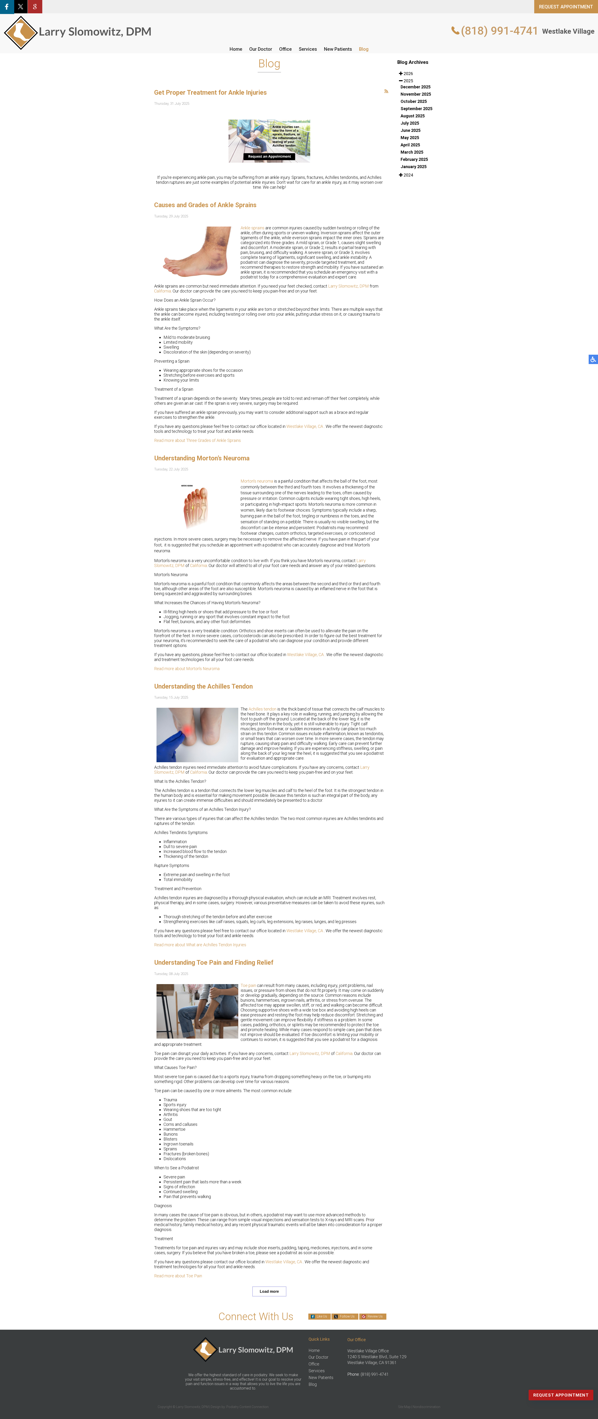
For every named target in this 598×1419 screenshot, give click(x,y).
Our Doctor (260, 49)
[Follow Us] (21, 11)
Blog (364, 49)
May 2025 (410, 137)
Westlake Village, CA (304, 426)
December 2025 (416, 86)
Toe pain (248, 985)
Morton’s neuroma (257, 481)
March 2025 (412, 152)
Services (308, 49)
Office (285, 49)
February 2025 (414, 159)
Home (236, 49)
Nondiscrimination (426, 1407)
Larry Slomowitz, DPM (348, 286)
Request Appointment (561, 1395)
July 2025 (410, 123)
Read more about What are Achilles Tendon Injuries (200, 944)
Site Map (404, 1407)
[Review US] (35, 11)
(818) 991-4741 (500, 30)
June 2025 (410, 130)
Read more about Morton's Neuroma (187, 668)
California (162, 291)
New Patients (338, 49)
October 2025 (414, 101)
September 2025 (416, 108)
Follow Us (347, 1316)
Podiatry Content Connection (247, 1407)
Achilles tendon (262, 709)
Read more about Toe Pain (178, 1275)
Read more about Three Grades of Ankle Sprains (197, 440)
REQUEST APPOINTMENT (566, 7)
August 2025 (413, 115)
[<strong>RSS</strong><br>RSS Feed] (386, 91)
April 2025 (410, 144)
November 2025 (416, 94)
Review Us (375, 1316)
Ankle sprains (253, 227)
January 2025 (414, 166)
